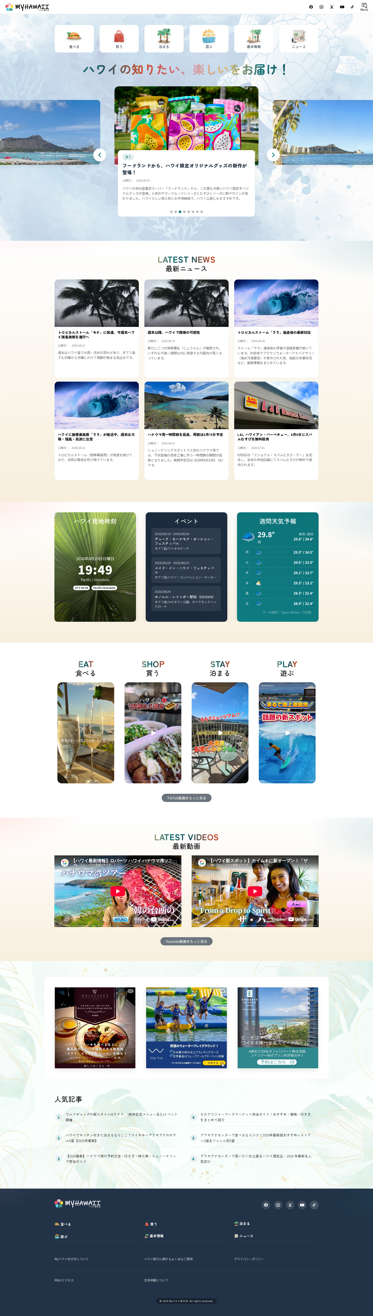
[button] (171, 211)
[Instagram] (321, 7)
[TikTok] (352, 7)
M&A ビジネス (64, 1280)
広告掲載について (156, 1280)
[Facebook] (311, 7)
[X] (290, 1205)
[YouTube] (342, 7)
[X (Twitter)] (331, 7)
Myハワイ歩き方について (71, 1259)
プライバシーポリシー (249, 1259)
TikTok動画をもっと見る (186, 797)
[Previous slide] (99, 154)
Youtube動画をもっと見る (186, 941)
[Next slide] (273, 154)
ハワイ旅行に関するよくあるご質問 (168, 1259)
